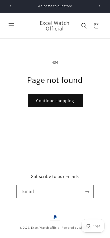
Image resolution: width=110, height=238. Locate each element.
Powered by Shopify (76, 228)
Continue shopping (55, 100)
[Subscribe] (87, 191)
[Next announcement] (99, 6)
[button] (11, 25)
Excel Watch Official (46, 228)
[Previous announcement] (10, 6)
